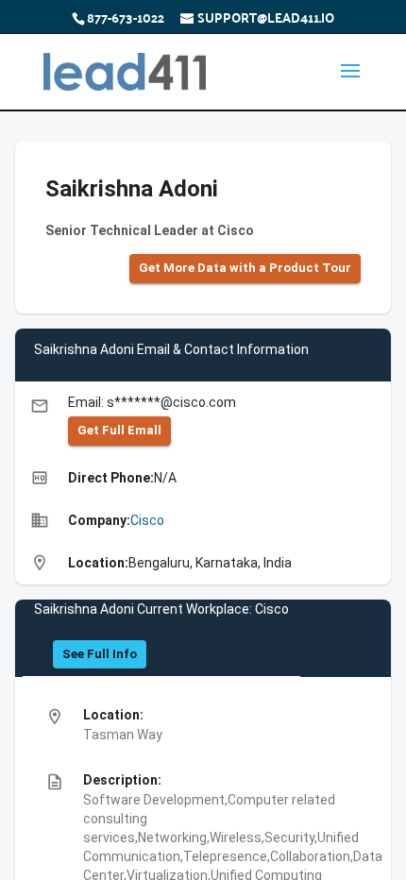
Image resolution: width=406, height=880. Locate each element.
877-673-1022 (125, 17)
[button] (245, 268)
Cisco (147, 520)
